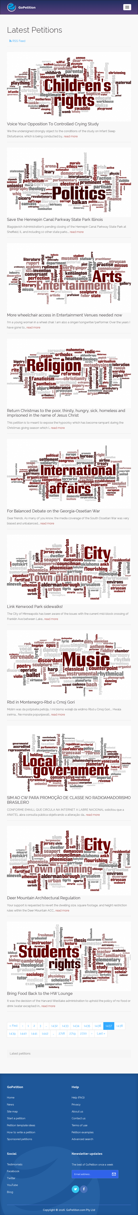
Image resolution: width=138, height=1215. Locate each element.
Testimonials (14, 1164)
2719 (72, 1033)
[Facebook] (84, 1189)
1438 (119, 1025)
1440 (23, 1033)
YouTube (12, 1184)
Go (114, 1174)
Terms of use (79, 1125)
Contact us (78, 1118)
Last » (101, 1033)
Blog (10, 1191)
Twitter (11, 1178)
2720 (83, 1033)
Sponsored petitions (19, 1139)
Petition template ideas (21, 1125)
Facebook (13, 1171)
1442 (45, 1033)
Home (10, 1097)
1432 (54, 1025)
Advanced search (82, 1139)
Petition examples (82, 1132)
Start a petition (16, 1118)
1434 (76, 1025)
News (10, 1104)
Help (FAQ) (78, 1097)
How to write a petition (21, 1132)
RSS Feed (18, 41)
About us (77, 1111)
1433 (65, 1025)
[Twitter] (75, 1189)
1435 (87, 1025)
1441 (34, 1033)
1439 (12, 1033)
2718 (62, 1033)
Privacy (76, 1104)
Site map (12, 1111)
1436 (98, 1025)
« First (13, 1025)
